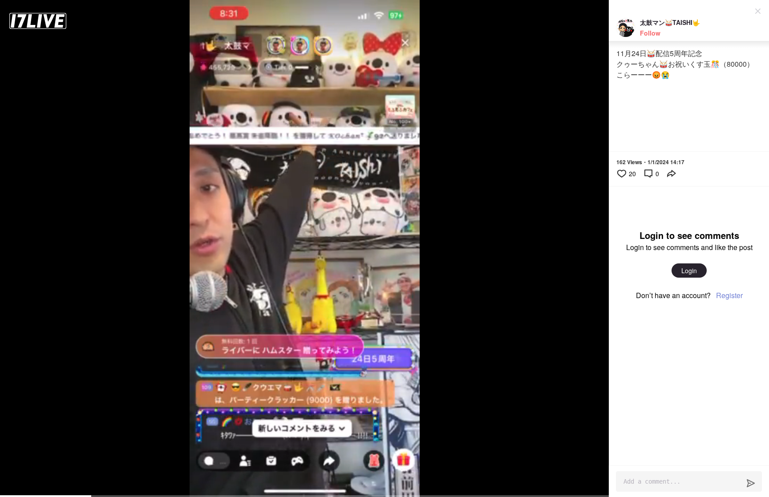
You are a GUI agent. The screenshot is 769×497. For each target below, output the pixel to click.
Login (689, 270)
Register (729, 295)
